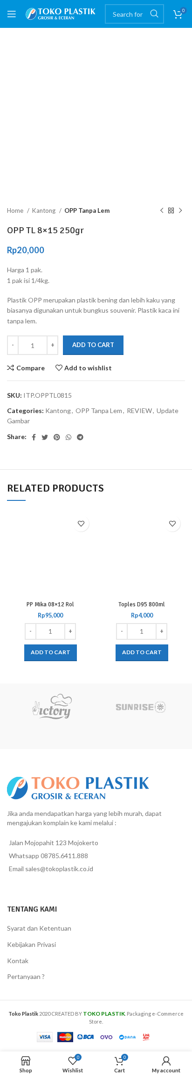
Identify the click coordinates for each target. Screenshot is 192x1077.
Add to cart (93, 344)
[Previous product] (161, 211)
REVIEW (139, 410)
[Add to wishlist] (81, 523)
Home (16, 210)
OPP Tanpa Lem (87, 210)
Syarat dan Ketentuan (39, 928)
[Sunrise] (140, 706)
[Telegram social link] (80, 437)
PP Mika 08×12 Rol (50, 604)
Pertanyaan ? (26, 976)
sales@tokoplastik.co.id (59, 869)
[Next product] (180, 211)
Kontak (17, 961)
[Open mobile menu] (11, 14)
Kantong (44, 210)
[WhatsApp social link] (68, 437)
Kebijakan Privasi (31, 944)
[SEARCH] (154, 14)
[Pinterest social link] (57, 437)
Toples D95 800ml (141, 604)
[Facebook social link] (34, 437)
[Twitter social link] (45, 437)
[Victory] (51, 706)
